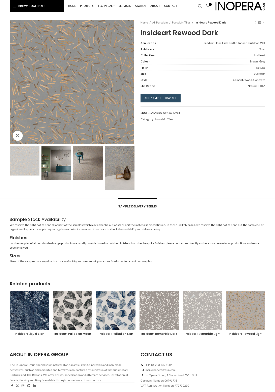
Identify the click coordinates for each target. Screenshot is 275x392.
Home (144, 22)
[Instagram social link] (23, 386)
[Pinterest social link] (29, 386)
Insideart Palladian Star (116, 334)
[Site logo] (240, 5)
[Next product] (263, 22)
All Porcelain (160, 22)
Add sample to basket (161, 98)
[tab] (137, 204)
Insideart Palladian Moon (72, 334)
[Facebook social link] (12, 386)
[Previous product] (255, 22)
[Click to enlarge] (18, 136)
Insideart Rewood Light (246, 334)
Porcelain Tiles (181, 22)
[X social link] (17, 386)
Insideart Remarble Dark (159, 334)
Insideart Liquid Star (29, 334)
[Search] (200, 6)
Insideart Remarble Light (202, 334)
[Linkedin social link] (34, 386)
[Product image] (29, 310)
